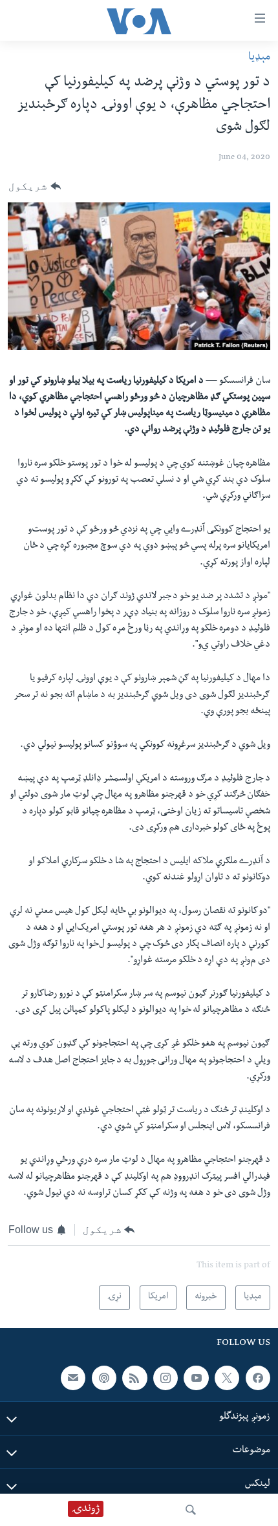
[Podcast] (104, 1378)
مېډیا (259, 58)
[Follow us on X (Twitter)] (227, 1378)
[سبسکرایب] (73, 1378)
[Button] (34, 186)
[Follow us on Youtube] (196, 1378)
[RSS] (134, 1378)
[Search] (190, 1510)
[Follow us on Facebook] (258, 1378)
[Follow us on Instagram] (165, 1378)
